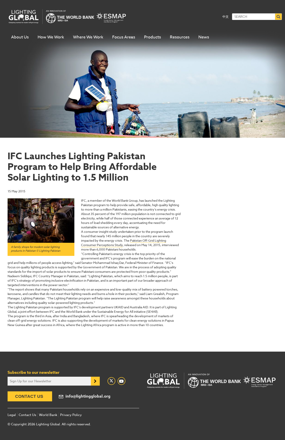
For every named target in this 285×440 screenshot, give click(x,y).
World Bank (48, 414)
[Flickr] (121, 381)
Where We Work (88, 37)
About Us (20, 37)
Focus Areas (123, 37)
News (203, 37)
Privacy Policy (71, 414)
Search (278, 16)
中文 (225, 16)
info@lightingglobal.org (87, 396)
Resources (179, 37)
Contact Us (29, 396)
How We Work (51, 37)
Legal (12, 414)
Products (152, 37)
